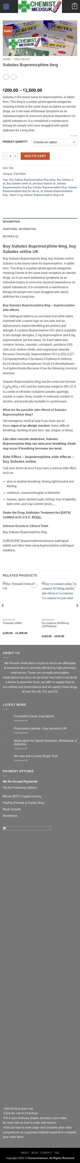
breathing (59, 443)
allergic (32, 425)
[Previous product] (13, 77)
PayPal (7, 802)
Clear (74, 136)
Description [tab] (11, 221)
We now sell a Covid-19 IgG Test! (36, 756)
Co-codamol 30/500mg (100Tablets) (55, 625)
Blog (35, 1153)
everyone (13, 667)
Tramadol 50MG (12, 623)
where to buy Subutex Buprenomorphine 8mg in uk (37, 195)
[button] (6, 7)
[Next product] (6, 77)
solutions (9, 550)
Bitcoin (7, 796)
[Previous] (3, 613)
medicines (37, 439)
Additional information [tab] (19, 229)
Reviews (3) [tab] (10, 236)
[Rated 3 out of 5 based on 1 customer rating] (40, 84)
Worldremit (10, 815)
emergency (15, 420)
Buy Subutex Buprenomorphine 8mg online (32, 179)
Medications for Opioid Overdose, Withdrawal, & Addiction (45, 742)
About (25, 1153)
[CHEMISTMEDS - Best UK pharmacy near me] (40, 6)
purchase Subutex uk (44, 183)
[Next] (77, 613)
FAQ (57, 1153)
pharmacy (69, 667)
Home (7, 59)
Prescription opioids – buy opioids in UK (40, 728)
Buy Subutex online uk (19, 183)
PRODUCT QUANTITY (15, 142)
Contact (46, 1153)
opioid (42, 268)
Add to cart (35, 156)
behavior (53, 492)
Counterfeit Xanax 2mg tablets (34, 716)
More (20, 1137)
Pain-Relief (22, 59)
